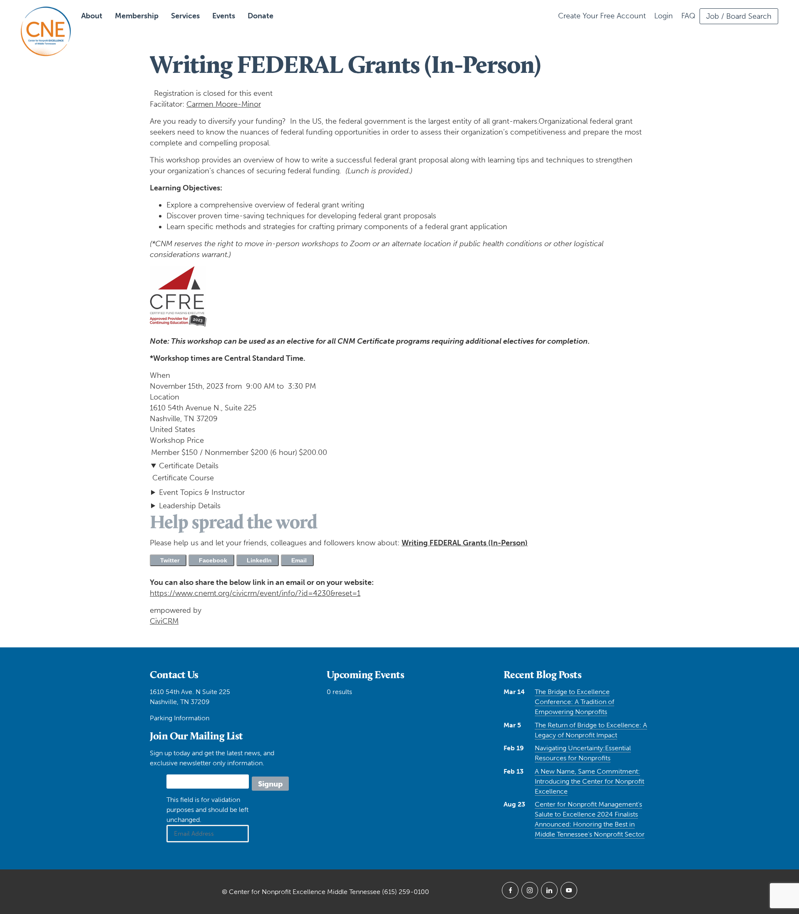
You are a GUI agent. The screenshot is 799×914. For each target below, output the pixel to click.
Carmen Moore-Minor (223, 104)
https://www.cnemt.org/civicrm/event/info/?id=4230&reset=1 (255, 593)
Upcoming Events (365, 674)
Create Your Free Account (602, 15)
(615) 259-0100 (405, 892)
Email (297, 560)
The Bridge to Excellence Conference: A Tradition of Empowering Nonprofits (574, 702)
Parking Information (179, 718)
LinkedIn (257, 560)
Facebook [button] (211, 560)
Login (663, 15)
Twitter (168, 560)
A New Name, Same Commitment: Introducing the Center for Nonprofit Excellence (589, 781)
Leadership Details (190, 505)
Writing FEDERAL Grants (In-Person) (465, 542)
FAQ (688, 15)
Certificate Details (188, 465)
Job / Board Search (739, 16)
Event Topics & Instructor (202, 492)
